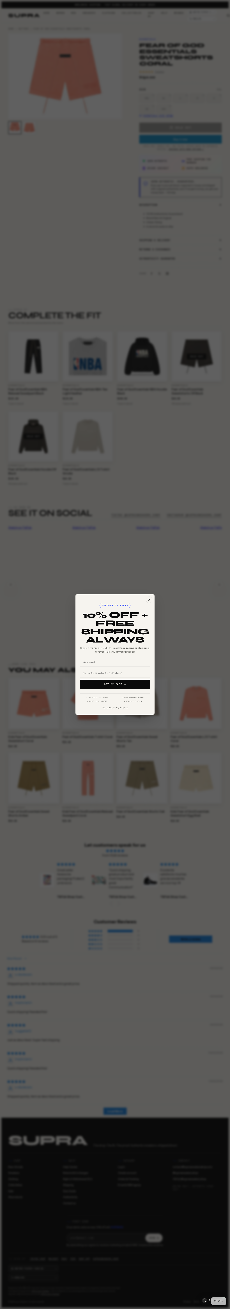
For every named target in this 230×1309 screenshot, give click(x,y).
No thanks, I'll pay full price (115, 707)
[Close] (149, 600)
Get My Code (113, 684)
